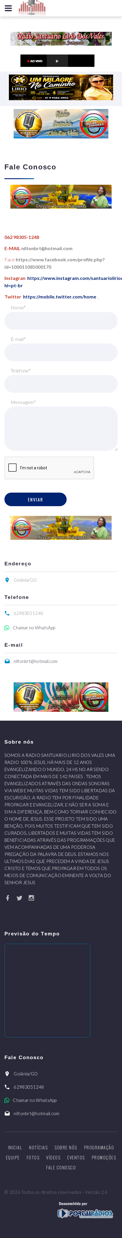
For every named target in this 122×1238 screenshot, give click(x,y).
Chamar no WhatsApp (34, 627)
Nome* (18, 307)
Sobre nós (65, 1147)
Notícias (38, 1147)
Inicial (15, 1147)
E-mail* (18, 339)
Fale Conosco (61, 1167)
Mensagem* (23, 402)
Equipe (13, 1157)
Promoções (104, 1157)
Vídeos (53, 1157)
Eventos (76, 1157)
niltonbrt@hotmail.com (35, 661)
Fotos (33, 1157)
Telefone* (21, 370)
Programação (99, 1147)
